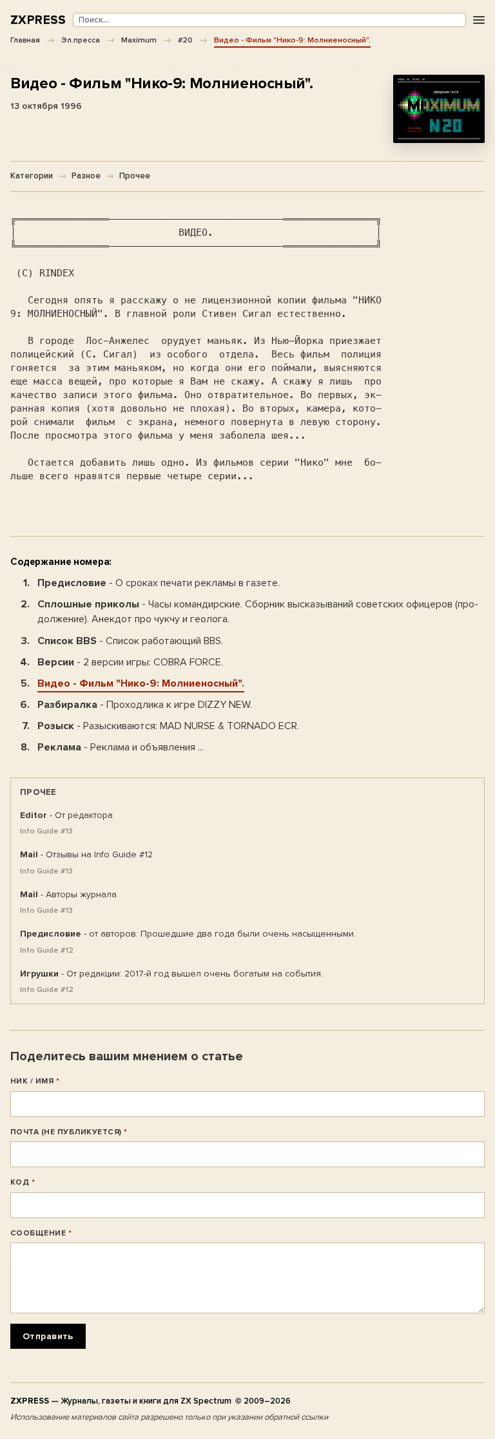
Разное (86, 176)
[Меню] (478, 20)
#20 (185, 39)
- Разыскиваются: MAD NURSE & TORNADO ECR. (168, 726)
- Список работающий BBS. (130, 640)
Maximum (139, 39)
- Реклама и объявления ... (120, 747)
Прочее (134, 176)
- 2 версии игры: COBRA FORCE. (130, 662)
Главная (25, 39)
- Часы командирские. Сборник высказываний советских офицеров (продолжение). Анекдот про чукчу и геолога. (257, 611)
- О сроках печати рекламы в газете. (158, 583)
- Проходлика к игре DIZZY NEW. (144, 704)
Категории (31, 176)
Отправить (48, 1336)
